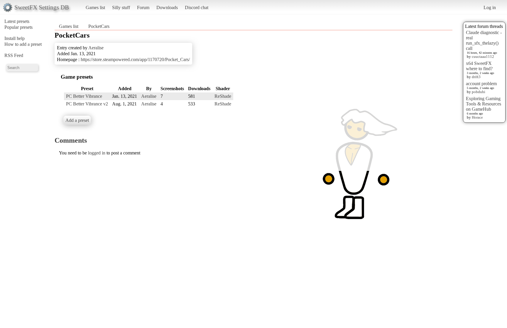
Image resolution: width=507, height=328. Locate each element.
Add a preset (77, 120)
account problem (481, 83)
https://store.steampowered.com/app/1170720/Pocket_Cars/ (135, 59)
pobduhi (478, 92)
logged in (96, 152)
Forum (143, 7)
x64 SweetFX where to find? (479, 66)
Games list (95, 7)
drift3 (476, 77)
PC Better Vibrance (84, 96)
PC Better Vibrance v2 (87, 103)
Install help (14, 38)
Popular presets (18, 27)
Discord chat (196, 7)
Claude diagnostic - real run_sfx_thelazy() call (484, 40)
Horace (477, 117)
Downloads (167, 7)
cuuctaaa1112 (483, 56)
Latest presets (16, 21)
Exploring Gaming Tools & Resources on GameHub (483, 104)
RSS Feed (13, 55)
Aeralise (96, 47)
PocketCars (98, 26)
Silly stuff (121, 7)
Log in (490, 7)
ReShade (222, 96)
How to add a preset (23, 44)
